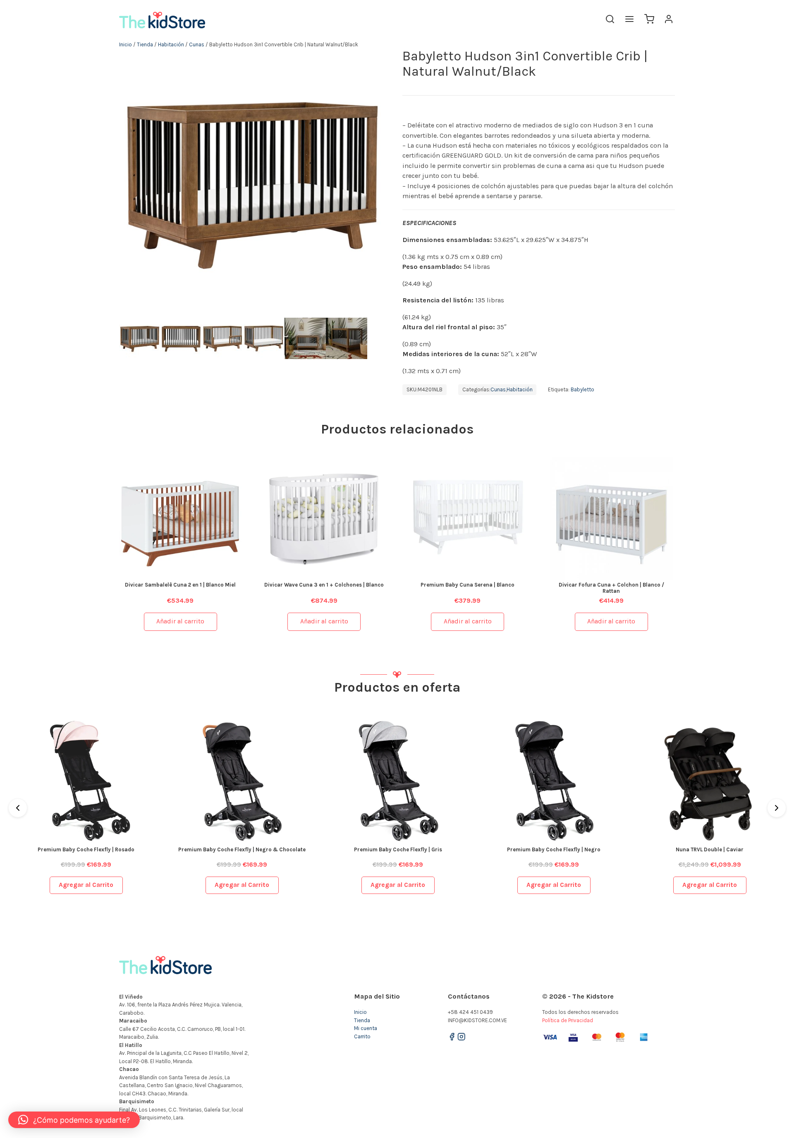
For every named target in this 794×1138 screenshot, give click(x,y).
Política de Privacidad (567, 1020)
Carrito (362, 1036)
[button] (74, 1120)
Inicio (125, 44)
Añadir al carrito (180, 621)
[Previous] (17, 807)
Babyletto (582, 389)
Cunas (196, 44)
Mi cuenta (365, 1028)
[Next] (776, 807)
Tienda (145, 44)
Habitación (171, 44)
